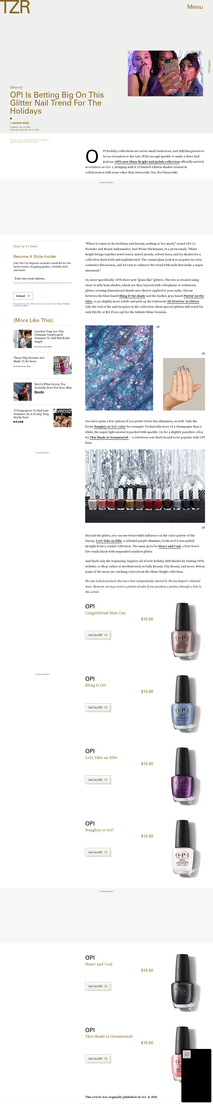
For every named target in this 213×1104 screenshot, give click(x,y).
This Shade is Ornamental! (109, 437)
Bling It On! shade (132, 296)
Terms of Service (63, 304)
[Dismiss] (207, 1052)
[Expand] (185, 1052)
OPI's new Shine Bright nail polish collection (147, 162)
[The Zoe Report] (15, 6)
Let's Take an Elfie (109, 541)
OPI (158, 326)
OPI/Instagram (209, 66)
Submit (20, 296)
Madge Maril (21, 123)
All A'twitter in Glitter (183, 301)
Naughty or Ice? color (110, 426)
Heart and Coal (170, 546)
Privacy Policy (22, 306)
